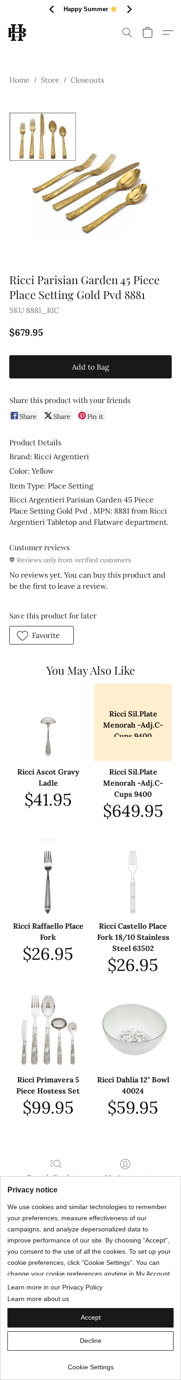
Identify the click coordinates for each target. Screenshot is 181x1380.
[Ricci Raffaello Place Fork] (48, 876)
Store (50, 80)
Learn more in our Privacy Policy (55, 1287)
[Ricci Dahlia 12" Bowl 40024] (133, 1030)
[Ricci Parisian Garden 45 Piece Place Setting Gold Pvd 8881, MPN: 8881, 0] (90, 177)
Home (19, 80)
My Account (125, 1177)
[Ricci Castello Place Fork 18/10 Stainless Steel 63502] (133, 876)
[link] (90, 1363)
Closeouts (87, 80)
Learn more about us (38, 1298)
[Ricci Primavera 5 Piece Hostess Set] (48, 1030)
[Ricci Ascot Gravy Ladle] (48, 722)
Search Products (55, 1177)
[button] (17, 32)
